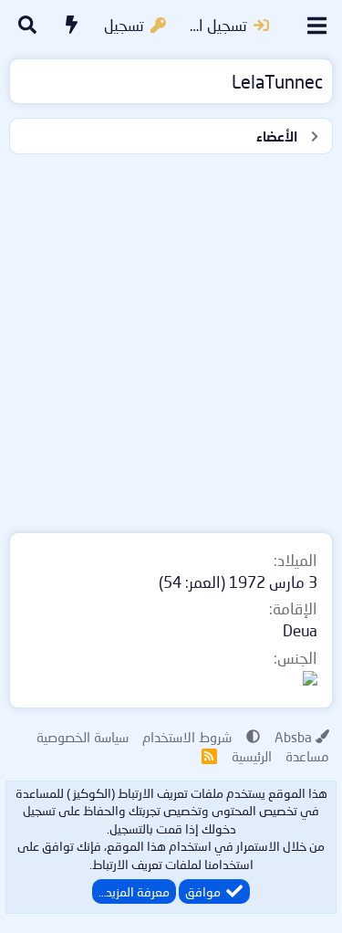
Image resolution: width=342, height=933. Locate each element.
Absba (293, 737)
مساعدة (307, 756)
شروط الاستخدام (187, 737)
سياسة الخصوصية (82, 737)
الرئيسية (252, 756)
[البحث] (27, 25)
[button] (253, 737)
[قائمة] (316, 25)
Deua (300, 630)
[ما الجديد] (72, 25)
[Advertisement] (171, 339)
